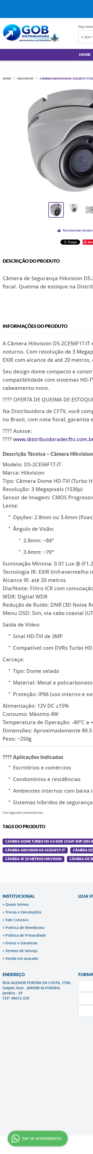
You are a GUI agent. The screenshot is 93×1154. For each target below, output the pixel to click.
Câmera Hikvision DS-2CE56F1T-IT (35, 850)
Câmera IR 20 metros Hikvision (33, 859)
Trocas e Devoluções (23, 912)
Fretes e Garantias (21, 943)
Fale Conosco (17, 919)
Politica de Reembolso (25, 927)
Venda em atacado (21, 958)
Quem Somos (17, 904)
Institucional (19, 896)
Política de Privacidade (25, 935)
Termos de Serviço (21, 950)
